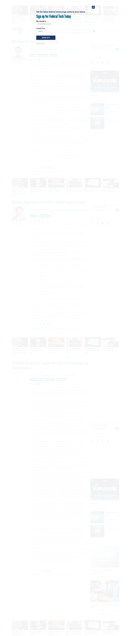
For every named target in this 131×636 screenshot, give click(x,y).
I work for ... (41, 28)
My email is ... (42, 21)
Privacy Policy (40, 44)
